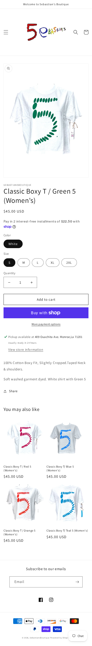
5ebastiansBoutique (40, 637)
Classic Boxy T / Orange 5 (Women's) (20, 532)
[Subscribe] (77, 581)
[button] (6, 32)
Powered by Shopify (60, 637)
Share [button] (13, 391)
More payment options (46, 324)
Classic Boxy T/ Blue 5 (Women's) (60, 468)
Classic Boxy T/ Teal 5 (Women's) (67, 530)
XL (52, 262)
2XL (69, 262)
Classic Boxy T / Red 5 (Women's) (17, 468)
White (13, 244)
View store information (25, 349)
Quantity (9, 273)
